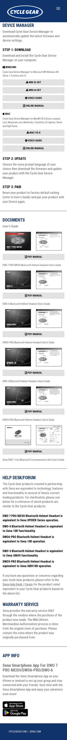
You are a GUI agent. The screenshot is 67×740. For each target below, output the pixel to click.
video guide (34, 98)
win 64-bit (34, 90)
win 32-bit (34, 82)
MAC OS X (34, 132)
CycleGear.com (18, 731)
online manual (34, 105)
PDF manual (34, 256)
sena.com (35, 731)
